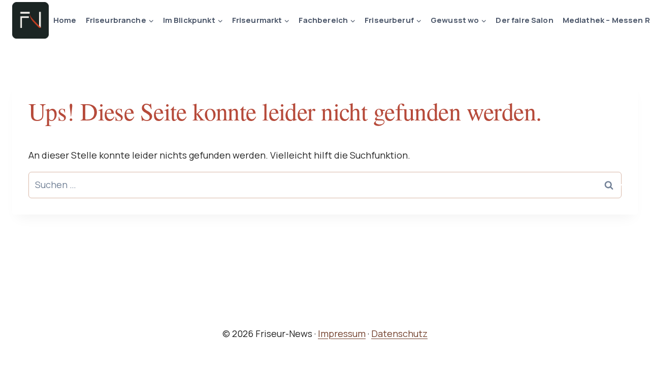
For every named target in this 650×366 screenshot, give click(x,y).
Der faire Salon (524, 20)
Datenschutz (399, 333)
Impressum (342, 333)
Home (65, 20)
